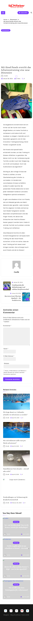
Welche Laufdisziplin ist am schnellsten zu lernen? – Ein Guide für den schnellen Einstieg (16, 548)
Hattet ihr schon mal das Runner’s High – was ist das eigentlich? (16, 568)
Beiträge (16, 522)
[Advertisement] (16, 48)
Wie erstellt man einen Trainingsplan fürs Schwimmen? (16, 589)
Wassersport (5, 30)
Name (6, 348)
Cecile (6, 76)
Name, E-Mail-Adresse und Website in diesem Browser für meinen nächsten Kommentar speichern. (15, 372)
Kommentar (7, 325)
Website (6, 363)
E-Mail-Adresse (9, 356)
